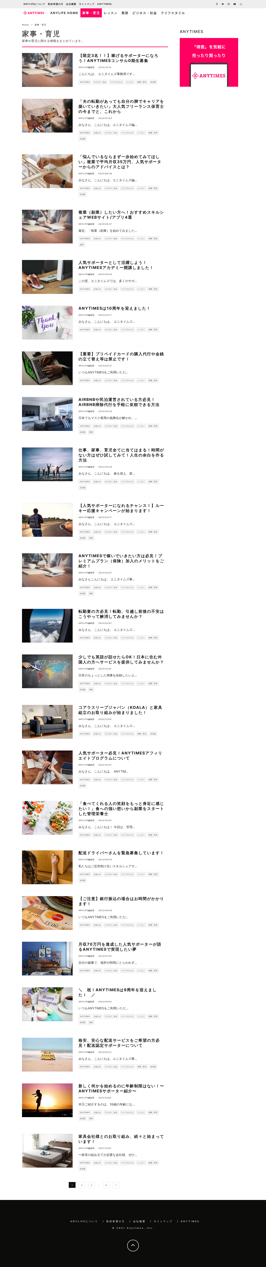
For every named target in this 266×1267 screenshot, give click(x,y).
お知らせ (97, 133)
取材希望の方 (55, 4)
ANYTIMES (104, 4)
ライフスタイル (173, 13)
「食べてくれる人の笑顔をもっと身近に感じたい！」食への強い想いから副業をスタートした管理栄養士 (121, 808)
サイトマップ (86, 4)
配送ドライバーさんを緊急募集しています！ (121, 853)
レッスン (111, 13)
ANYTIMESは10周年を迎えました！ (114, 308)
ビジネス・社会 (144, 13)
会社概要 (71, 4)
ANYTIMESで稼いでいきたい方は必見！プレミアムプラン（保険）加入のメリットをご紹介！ (121, 560)
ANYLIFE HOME (64, 13)
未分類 (153, 82)
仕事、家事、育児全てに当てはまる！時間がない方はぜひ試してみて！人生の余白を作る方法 (121, 455)
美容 (125, 13)
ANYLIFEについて (34, 4)
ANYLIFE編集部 (86, 67)
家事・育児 (91, 13)
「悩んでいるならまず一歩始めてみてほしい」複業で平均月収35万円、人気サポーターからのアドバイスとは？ (119, 161)
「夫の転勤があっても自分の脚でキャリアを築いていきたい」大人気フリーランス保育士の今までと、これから (121, 106)
